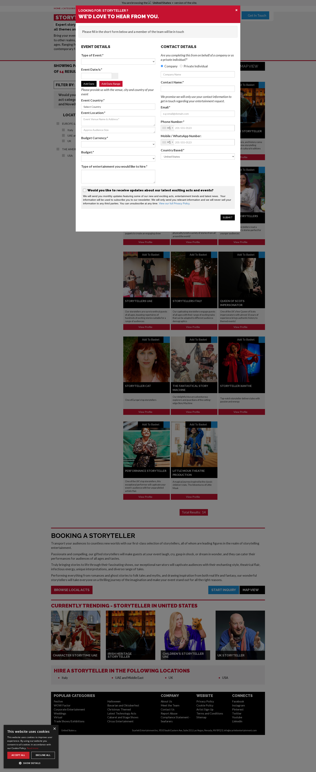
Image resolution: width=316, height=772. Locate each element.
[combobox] (167, 128)
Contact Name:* (172, 82)
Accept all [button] (18, 755)
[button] (31, 763)
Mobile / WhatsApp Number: (181, 136)
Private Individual (196, 66)
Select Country (92, 106)
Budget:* (87, 152)
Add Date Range (110, 83)
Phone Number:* (172, 122)
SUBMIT (228, 217)
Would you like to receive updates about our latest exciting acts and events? (150, 190)
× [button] (54, 728)
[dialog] (31, 746)
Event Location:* (93, 113)
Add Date (88, 83)
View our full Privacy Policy (174, 203)
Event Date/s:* (91, 69)
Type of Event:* (92, 55)
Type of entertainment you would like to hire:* (114, 166)
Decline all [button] (43, 755)
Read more (33, 748)
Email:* (165, 107)
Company (171, 66)
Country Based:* (172, 150)
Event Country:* (93, 100)
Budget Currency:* (94, 138)
